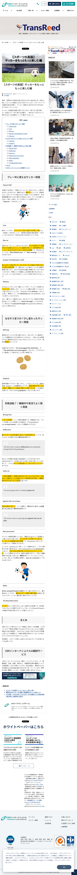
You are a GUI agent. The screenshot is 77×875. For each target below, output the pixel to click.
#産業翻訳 (30, 800)
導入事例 (19, 10)
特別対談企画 (66, 274)
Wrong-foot (13, 148)
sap (52, 248)
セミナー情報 (45, 10)
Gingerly (12, 143)
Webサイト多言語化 (57, 233)
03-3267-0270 (38, 4)
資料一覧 (31, 10)
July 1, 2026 (39, 784)
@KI (36, 775)
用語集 (63, 240)
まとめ (8, 165)
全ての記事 (5, 42)
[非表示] (25, 120)
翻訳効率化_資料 (56, 311)
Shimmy (11, 136)
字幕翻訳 (54, 270)
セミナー (54, 240)
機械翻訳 (54, 229)
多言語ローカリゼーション (58, 237)
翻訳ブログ (70, 10)
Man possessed (14, 158)
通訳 (59, 248)
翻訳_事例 (67, 289)
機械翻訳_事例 (55, 289)
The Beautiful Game (15, 163)
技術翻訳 (54, 251)
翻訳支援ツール (55, 255)
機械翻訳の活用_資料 (57, 285)
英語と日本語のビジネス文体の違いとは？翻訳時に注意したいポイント (61, 111)
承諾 (64, 867)
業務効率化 (54, 274)
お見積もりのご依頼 (68, 823)
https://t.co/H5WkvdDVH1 (32, 802)
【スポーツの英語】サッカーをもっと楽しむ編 (19, 690)
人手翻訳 (63, 225)
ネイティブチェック (66, 251)
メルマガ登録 (70, 4)
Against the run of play (16, 156)
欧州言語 (54, 259)
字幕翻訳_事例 (55, 292)
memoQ (67, 255)
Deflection (12, 151)
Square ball (12, 126)
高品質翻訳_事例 (56, 315)
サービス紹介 (53, 204)
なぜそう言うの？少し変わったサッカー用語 (19, 138)
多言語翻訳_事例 (56, 326)
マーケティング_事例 (57, 333)
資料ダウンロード (67, 820)
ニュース (48, 820)
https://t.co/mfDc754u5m (35, 780)
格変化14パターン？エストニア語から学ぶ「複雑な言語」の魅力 (61, 167)
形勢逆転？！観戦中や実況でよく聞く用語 (18, 146)
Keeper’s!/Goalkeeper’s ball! (18, 134)
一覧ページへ (22, 766)
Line (10, 129)
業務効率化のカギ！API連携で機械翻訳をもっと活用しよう (23, 692)
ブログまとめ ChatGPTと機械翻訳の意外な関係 (12, 748)
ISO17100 (54, 222)
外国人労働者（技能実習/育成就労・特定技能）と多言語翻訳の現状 (61, 139)
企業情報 (57, 10)
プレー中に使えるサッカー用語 (15, 124)
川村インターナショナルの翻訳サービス (18, 168)
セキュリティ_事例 (56, 330)
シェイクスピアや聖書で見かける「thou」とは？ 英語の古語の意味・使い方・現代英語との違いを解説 (62, 82)
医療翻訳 (54, 225)
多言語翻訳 (6, 95)
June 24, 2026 (40, 806)
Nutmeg (11, 141)
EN (45, 4)
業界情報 (63, 270)
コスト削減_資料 (56, 307)
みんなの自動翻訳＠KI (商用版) (59, 263)
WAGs (11, 160)
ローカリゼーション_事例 (58, 300)
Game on (12, 153)
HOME (51, 213)
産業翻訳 (54, 244)
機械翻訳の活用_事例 (57, 318)
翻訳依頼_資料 (55, 278)
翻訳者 (63, 222)
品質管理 (68, 248)
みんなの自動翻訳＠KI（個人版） (60, 266)
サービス (5, 10)
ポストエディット (66, 229)
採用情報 (48, 823)
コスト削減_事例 (56, 322)
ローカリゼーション (66, 244)
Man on (11, 131)
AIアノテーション (56, 304)
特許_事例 (68, 315)
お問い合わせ (56, 4)
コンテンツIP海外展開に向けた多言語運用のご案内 (34, 748)
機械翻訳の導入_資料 (57, 281)
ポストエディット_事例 (58, 296)
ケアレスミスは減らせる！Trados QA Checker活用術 (61, 195)
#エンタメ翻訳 (37, 800)
